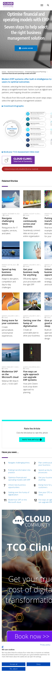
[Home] (8, 5)
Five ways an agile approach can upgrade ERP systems (31, 375)
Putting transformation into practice (19, 471)
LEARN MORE (27, 48)
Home (4, 72)
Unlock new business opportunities (17, 486)
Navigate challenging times (8, 221)
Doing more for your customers (10, 322)
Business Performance (16, 72)
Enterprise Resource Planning (35, 72)
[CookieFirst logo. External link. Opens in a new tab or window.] (3, 647)
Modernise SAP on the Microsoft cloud (10, 374)
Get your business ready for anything (31, 272)
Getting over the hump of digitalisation (32, 323)
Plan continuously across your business (30, 222)
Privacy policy (45, 645)
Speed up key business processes (9, 272)
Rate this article (30, 439)
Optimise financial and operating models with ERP (19, 478)
